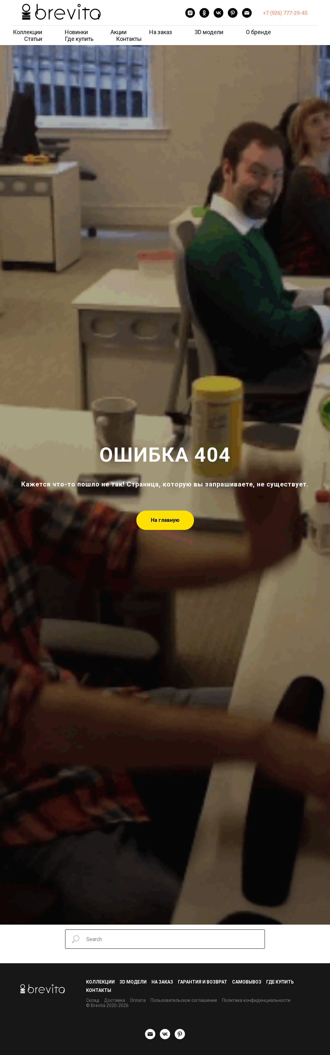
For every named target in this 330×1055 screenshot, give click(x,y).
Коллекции (27, 32)
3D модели (209, 32)
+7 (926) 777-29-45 (285, 13)
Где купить (79, 38)
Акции (119, 32)
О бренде (258, 32)
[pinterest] (233, 13)
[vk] (218, 13)
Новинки (76, 32)
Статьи (33, 38)
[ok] (204, 13)
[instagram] (190, 13)
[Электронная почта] (247, 13)
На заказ (160, 32)
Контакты (129, 38)
